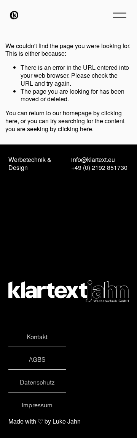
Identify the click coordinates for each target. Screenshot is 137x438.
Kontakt (37, 337)
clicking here (75, 128)
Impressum (37, 405)
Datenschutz (37, 382)
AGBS (37, 359)
